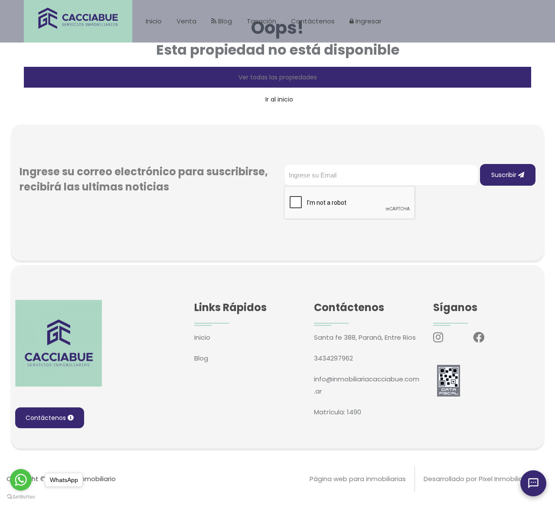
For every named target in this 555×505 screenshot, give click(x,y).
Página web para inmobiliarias (358, 478)
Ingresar (368, 21)
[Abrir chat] (533, 483)
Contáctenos (313, 21)
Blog (224, 21)
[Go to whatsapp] (21, 480)
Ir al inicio (279, 99)
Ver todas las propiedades (277, 77)
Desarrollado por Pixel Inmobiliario (477, 478)
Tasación (261, 21)
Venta (186, 21)
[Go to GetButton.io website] (21, 496)
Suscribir (504, 175)
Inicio (154, 21)
